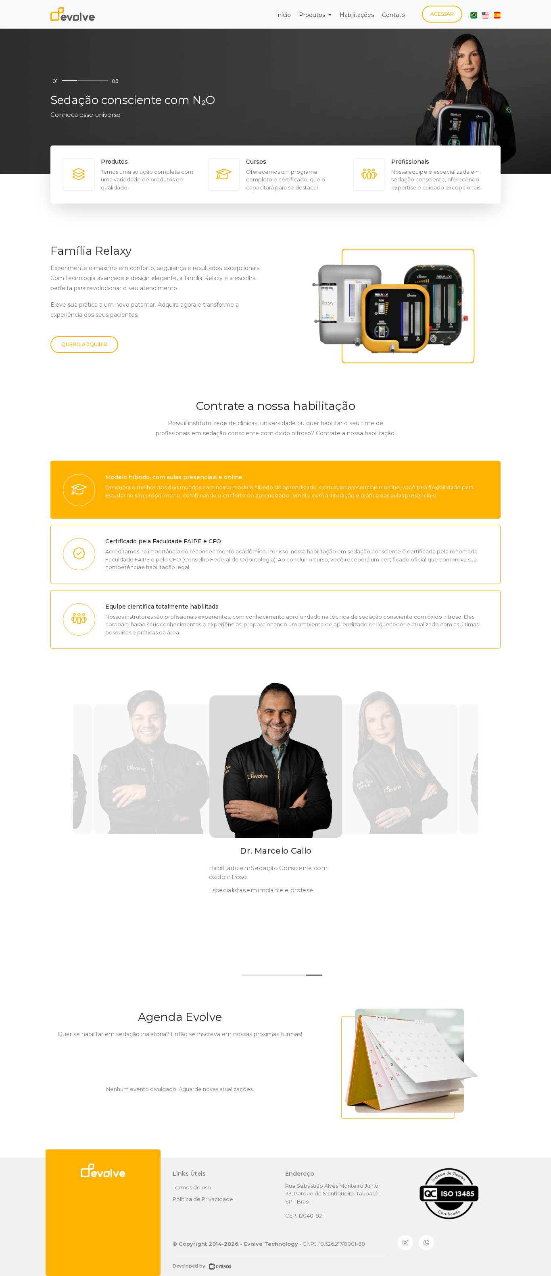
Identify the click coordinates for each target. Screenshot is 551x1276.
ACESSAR (442, 14)
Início (283, 15)
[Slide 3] (100, 80)
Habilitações (357, 15)
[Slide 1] (69, 80)
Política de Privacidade (203, 1199)
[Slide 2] (85, 80)
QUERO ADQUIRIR (84, 344)
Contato (393, 15)
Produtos (313, 15)
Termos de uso (192, 1187)
